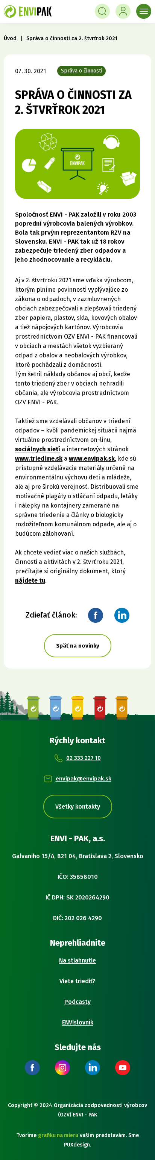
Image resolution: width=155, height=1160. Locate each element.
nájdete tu (30, 580)
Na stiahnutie (77, 960)
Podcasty (77, 1001)
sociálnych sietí (37, 449)
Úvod (10, 38)
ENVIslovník (77, 1022)
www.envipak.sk (92, 458)
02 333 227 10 (83, 758)
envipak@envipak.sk (83, 778)
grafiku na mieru (58, 1135)
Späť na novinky (77, 645)
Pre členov (123, 11)
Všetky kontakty (77, 806)
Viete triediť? (77, 981)
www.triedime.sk (38, 458)
